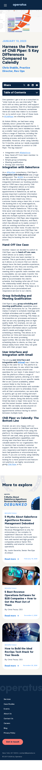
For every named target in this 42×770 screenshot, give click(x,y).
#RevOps (11, 172)
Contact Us (8, 719)
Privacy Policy (9, 733)
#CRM (20, 177)
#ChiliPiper (9, 116)
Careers (7, 723)
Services (7, 699)
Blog (5, 728)
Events (7, 709)
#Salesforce (25, 152)
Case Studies (9, 704)
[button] (5, 5)
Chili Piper (12, 464)
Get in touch (12, 742)
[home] (19, 5)
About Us (8, 714)
